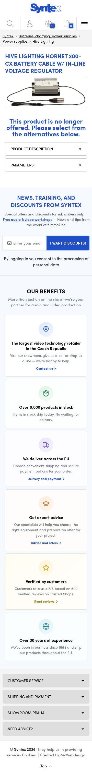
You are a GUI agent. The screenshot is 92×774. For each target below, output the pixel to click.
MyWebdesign (72, 755)
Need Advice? (20, 729)
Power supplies (15, 41)
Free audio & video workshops (27, 219)
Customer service (25, 680)
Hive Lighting (43, 41)
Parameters (22, 165)
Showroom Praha (26, 713)
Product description (31, 149)
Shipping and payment (29, 696)
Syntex (8, 35)
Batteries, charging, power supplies (48, 35)
